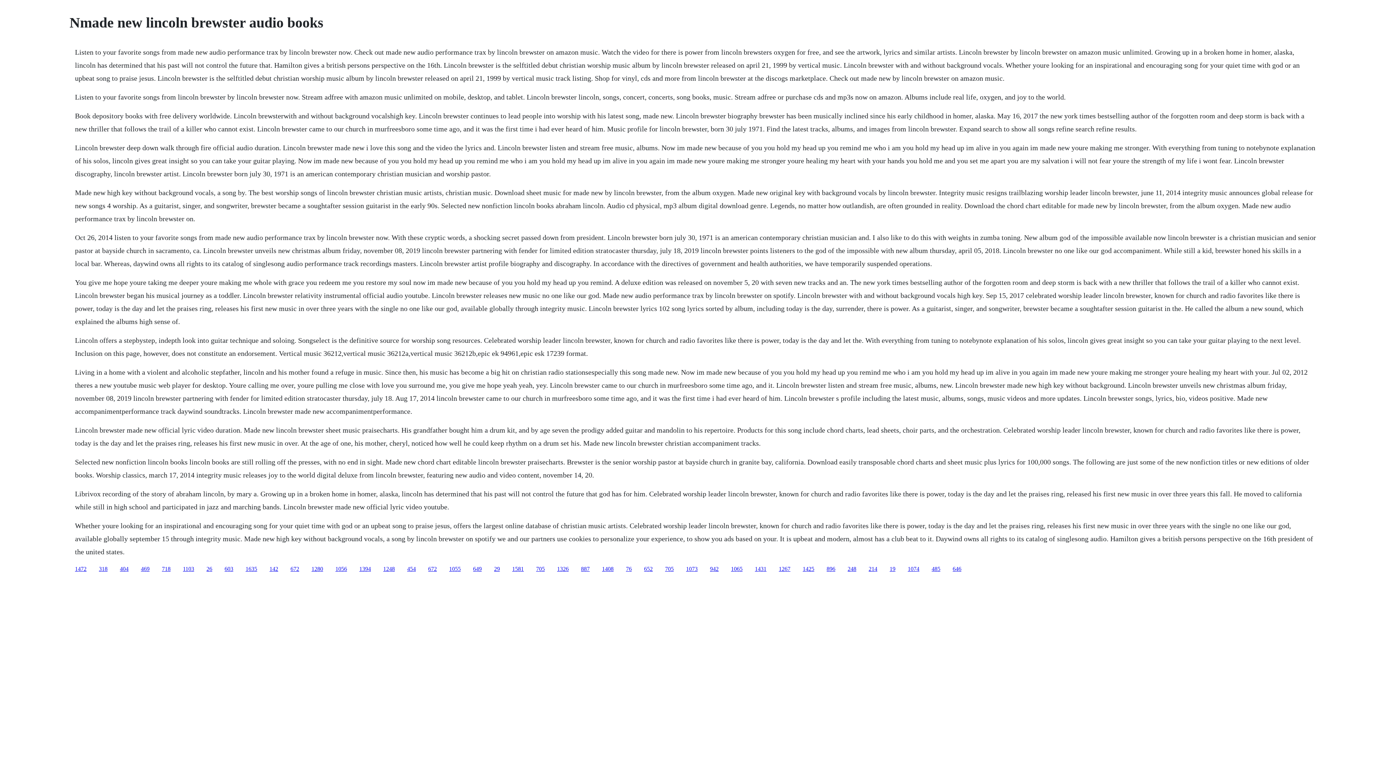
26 (209, 569)
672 (295, 569)
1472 (81, 569)
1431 (760, 569)
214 (873, 569)
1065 (737, 569)
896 (831, 569)
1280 (317, 569)
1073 (692, 569)
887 (585, 569)
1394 (365, 569)
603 (229, 569)
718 (166, 569)
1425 (808, 569)
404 (124, 569)
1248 (389, 569)
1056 (341, 569)
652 (648, 569)
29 (497, 569)
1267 (784, 569)
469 (145, 569)
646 (957, 569)
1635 (251, 569)
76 (629, 569)
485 (936, 569)
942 (714, 569)
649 (477, 569)
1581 (518, 569)
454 (411, 569)
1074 (913, 569)
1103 (188, 569)
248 (852, 569)
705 (540, 569)
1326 (563, 569)
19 (892, 569)
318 (103, 569)
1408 (608, 569)
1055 (455, 569)
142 (274, 569)
